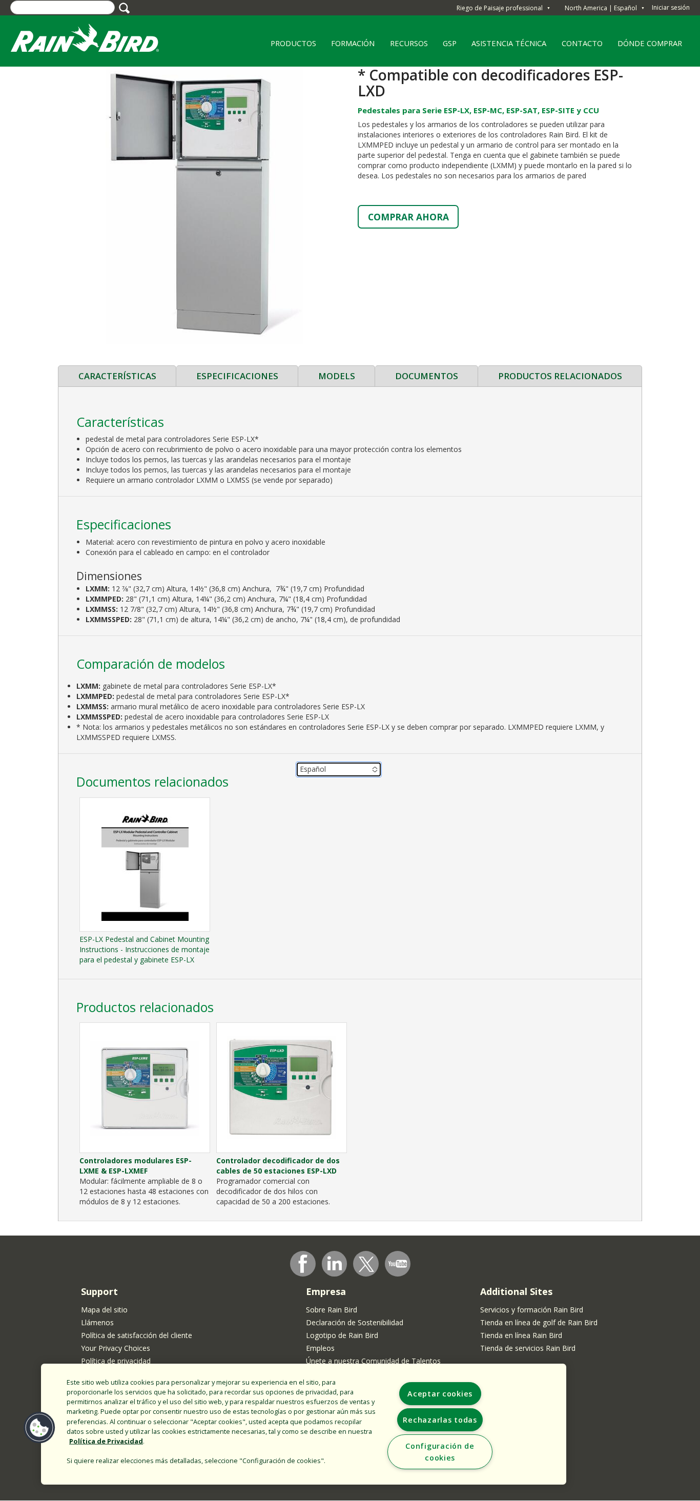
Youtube (397, 1264)
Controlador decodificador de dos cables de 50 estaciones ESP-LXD (278, 1166)
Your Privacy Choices (115, 1348)
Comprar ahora (408, 217)
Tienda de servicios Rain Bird (527, 1348)
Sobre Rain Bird (331, 1309)
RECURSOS (405, 46)
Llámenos (97, 1322)
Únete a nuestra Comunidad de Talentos (373, 1361)
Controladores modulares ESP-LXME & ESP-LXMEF (135, 1166)
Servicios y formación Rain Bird (531, 1309)
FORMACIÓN (349, 46)
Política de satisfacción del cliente (136, 1335)
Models (336, 376)
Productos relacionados (560, 376)
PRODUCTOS (289, 46)
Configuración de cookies (440, 1452)
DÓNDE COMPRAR (646, 46)
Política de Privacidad (106, 1441)
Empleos (320, 1348)
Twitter (366, 1264)
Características (117, 376)
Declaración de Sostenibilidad (354, 1322)
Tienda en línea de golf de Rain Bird (539, 1322)
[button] (204, 205)
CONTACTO (582, 43)
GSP (450, 43)
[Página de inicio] (94, 40)
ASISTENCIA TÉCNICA (508, 43)
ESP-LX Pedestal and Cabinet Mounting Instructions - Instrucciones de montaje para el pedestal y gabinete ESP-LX (144, 949)
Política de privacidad (116, 1361)
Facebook (303, 1264)
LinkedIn (334, 1263)
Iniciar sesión (671, 7)
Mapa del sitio (104, 1309)
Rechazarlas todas (440, 1420)
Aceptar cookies (439, 1394)
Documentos (426, 376)
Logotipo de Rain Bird (342, 1335)
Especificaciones (237, 376)
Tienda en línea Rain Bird (521, 1335)
